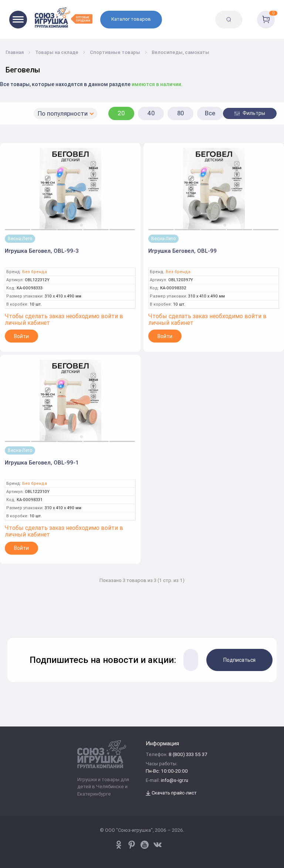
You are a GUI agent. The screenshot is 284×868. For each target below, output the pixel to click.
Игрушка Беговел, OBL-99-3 (42, 250)
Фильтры (253, 113)
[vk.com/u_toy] (157, 845)
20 (121, 113)
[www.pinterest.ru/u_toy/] (119, 845)
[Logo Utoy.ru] (63, 17)
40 (151, 113)
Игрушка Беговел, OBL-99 (182, 250)
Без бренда (34, 271)
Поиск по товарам (247, 13)
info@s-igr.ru (174, 780)
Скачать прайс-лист (174, 793)
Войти (21, 336)
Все (210, 113)
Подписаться (239, 660)
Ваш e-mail (12, 618)
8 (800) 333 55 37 (188, 755)
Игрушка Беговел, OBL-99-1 (42, 462)
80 (180, 113)
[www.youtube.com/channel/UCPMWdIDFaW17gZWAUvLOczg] (145, 845)
